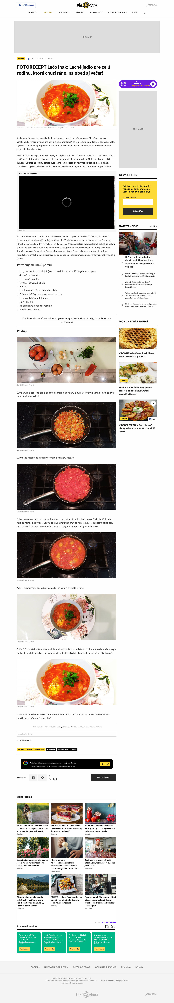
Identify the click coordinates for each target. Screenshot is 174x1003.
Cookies (35, 967)
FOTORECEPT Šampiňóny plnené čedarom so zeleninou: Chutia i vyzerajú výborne (135, 391)
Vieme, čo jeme (39, 749)
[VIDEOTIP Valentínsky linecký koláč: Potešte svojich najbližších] (138, 338)
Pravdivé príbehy (117, 13)
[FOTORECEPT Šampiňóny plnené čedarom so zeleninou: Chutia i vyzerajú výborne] (138, 372)
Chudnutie (65, 13)
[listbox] (149, 226)
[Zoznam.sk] (151, 5)
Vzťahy (79, 13)
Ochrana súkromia (105, 967)
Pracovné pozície (27, 926)
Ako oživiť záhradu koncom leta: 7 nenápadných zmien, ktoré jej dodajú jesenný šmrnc (138, 284)
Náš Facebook (28, 5)
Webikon (125, 980)
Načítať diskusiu (103, 777)
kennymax (111, 980)
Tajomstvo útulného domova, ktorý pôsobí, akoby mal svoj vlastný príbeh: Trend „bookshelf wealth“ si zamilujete (140, 295)
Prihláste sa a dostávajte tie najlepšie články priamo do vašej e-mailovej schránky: (137, 189)
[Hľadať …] (144, 12)
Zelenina (73, 749)
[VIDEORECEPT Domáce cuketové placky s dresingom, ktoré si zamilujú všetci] (138, 410)
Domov (139, 967)
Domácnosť (96, 13)
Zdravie (32, 13)
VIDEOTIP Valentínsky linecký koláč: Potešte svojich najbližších (137, 355)
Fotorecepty (51, 749)
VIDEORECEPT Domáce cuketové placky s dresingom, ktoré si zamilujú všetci (137, 428)
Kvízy (135, 13)
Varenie (48, 13)
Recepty (21, 58)
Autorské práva (81, 967)
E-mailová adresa (129, 197)
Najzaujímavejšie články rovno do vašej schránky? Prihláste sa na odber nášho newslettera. (66, 727)
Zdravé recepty (63, 749)
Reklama (126, 967)
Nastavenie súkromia (56, 967)
